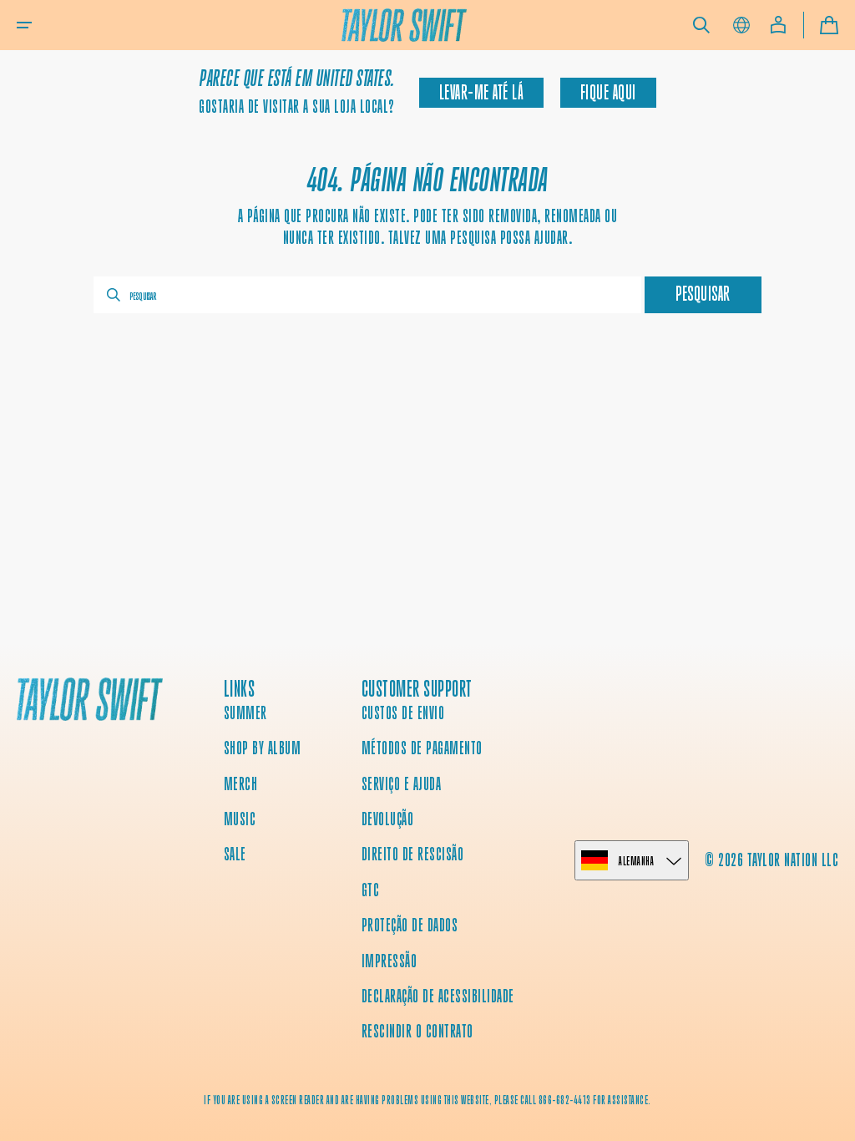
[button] (24, 25)
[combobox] (367, 294)
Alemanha (636, 861)
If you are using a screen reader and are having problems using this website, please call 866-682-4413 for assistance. (427, 1100)
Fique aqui (608, 93)
